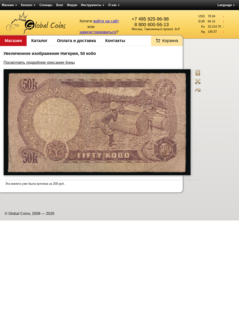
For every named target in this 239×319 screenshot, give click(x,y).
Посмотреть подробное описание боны (39, 62)
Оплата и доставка (76, 40)
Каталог (28, 5)
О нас (114, 5)
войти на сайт (106, 21)
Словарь (46, 5)
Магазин (9, 5)
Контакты (115, 40)
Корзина (170, 40)
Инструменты (93, 5)
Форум (72, 5)
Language (226, 5)
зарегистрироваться (97, 32)
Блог (59, 5)
